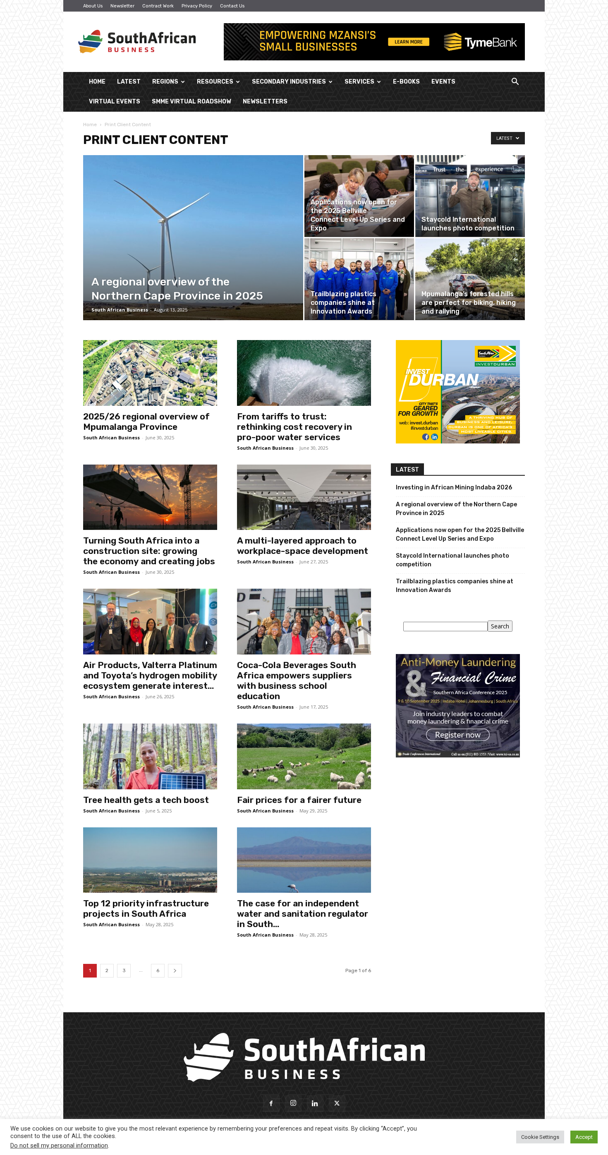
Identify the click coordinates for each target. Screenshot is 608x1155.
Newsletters (265, 101)
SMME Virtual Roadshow (191, 101)
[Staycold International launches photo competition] (470, 196)
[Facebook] (271, 1103)
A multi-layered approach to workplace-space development (302, 545)
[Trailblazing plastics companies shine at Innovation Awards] (359, 279)
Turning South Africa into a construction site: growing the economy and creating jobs (149, 550)
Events (443, 81)
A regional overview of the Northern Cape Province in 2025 (456, 509)
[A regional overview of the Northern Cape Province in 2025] (193, 250)
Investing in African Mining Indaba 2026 (454, 487)
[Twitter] (337, 1103)
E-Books (406, 81)
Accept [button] (584, 1137)
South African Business (119, 310)
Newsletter (122, 6)
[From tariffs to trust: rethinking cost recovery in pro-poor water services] (304, 373)
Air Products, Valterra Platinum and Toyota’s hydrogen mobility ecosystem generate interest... (150, 675)
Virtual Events (114, 101)
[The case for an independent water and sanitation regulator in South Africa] (304, 860)
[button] (515, 82)
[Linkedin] (315, 1103)
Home (97, 81)
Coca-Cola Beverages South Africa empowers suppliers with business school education (296, 680)
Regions (165, 81)
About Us (93, 6)
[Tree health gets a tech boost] (150, 756)
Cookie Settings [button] (540, 1137)
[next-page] (175, 971)
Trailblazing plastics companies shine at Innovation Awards (454, 586)
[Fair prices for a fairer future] (304, 756)
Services (359, 81)
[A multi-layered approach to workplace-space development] (304, 497)
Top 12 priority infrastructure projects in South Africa (146, 908)
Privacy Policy (197, 6)
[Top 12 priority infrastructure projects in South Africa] (150, 860)
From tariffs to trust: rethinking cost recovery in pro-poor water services (294, 426)
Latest (129, 81)
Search (500, 626)
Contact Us (232, 6)
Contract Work (158, 6)
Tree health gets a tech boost (146, 800)
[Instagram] (293, 1103)
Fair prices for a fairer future (299, 800)
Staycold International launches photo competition (452, 560)
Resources (215, 81)
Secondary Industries (289, 81)
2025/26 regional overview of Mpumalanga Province (146, 421)
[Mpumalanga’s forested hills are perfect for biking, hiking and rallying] (470, 279)
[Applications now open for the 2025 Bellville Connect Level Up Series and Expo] (359, 196)
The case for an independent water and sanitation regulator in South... (302, 913)
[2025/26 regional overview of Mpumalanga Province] (150, 373)
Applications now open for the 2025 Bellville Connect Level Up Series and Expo (460, 534)
